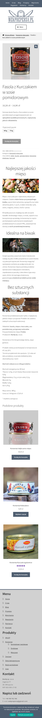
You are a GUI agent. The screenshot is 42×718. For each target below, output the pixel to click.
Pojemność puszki (9, 127)
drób (12, 156)
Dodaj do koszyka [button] (21, 457)
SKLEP (7, 638)
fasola (17, 156)
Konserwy (8, 642)
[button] (36, 46)
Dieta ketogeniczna (12, 661)
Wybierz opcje (21, 514)
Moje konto (35, 3)
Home (7, 3)
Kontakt (31, 5)
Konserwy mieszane (22, 35)
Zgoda (13, 715)
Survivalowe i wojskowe (19, 644)
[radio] (5, 130)
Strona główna (9, 35)
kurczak (12, 158)
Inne (7, 669)
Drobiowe (14, 648)
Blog (19, 3)
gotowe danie (24, 156)
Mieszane (14, 652)
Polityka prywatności (25, 715)
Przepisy (26, 3)
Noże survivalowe (11, 665)
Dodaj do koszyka (11, 141)
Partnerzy (23, 5)
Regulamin (14, 5)
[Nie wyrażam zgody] (39, 711)
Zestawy (8, 657)
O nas (14, 3)
